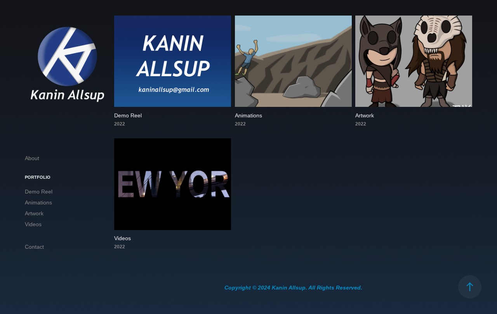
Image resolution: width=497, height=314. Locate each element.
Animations (38, 202)
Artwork (34, 213)
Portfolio (37, 177)
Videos (33, 224)
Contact (34, 247)
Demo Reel (38, 191)
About (32, 158)
